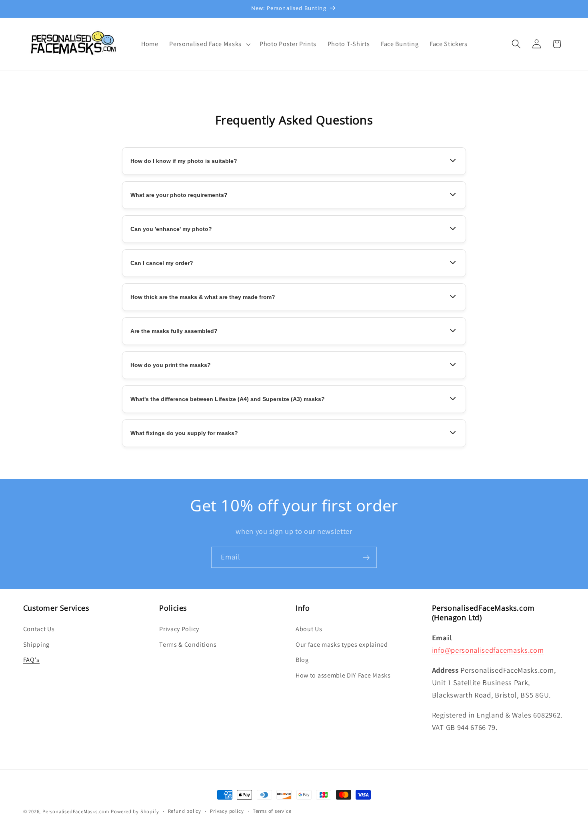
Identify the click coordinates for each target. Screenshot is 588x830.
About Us (309, 628)
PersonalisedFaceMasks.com (75, 811)
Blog (302, 660)
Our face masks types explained (342, 644)
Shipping (36, 644)
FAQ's (31, 660)
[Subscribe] (366, 557)
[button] (209, 44)
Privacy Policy (179, 628)
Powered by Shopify (135, 811)
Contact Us (39, 628)
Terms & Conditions (187, 644)
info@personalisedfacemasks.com (488, 650)
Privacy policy (227, 811)
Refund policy (184, 811)
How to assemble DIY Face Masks (343, 675)
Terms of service (272, 811)
